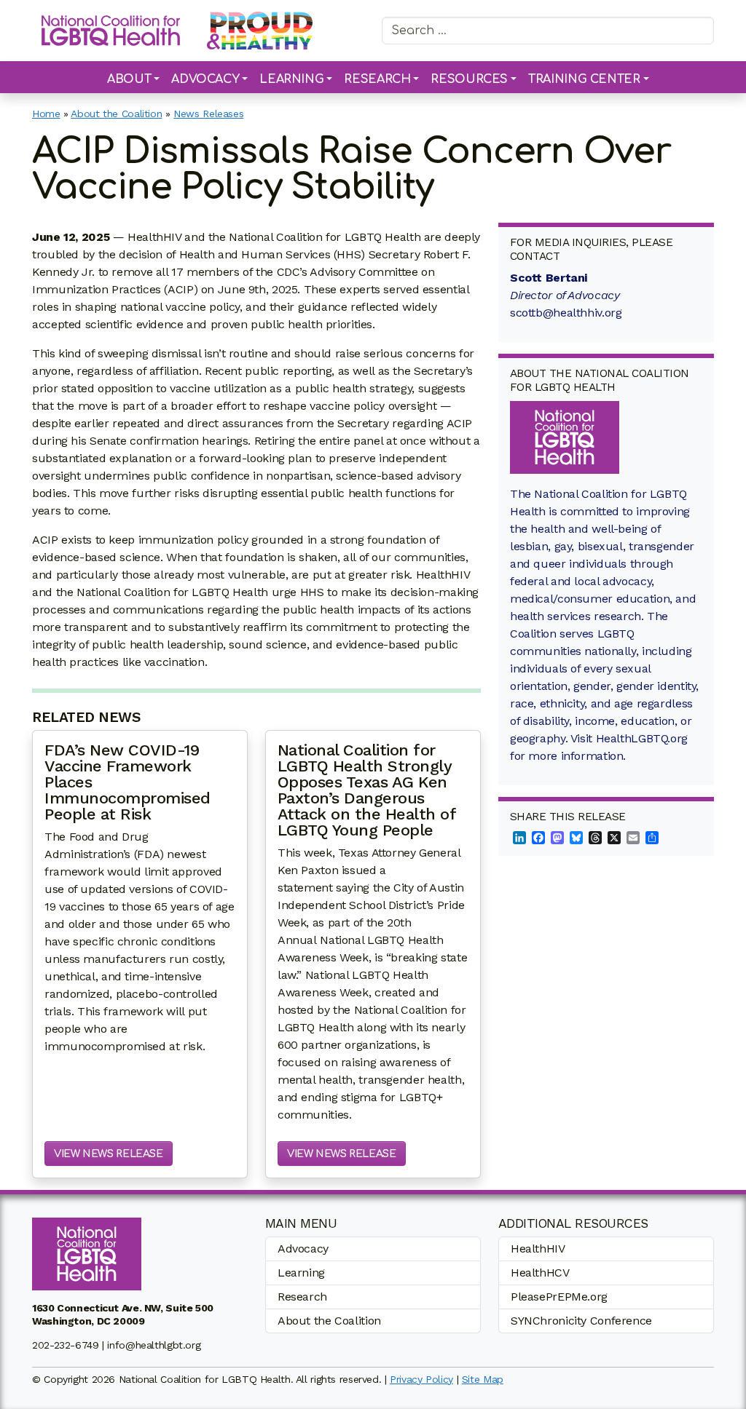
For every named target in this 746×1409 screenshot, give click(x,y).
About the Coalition (116, 113)
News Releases (208, 113)
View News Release (108, 1153)
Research (377, 79)
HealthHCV (540, 1272)
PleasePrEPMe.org (559, 1296)
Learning (291, 79)
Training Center (584, 79)
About (129, 79)
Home (46, 113)
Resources (469, 79)
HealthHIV (538, 1248)
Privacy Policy (421, 1379)
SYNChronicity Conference (581, 1320)
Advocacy (205, 79)
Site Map (482, 1379)
